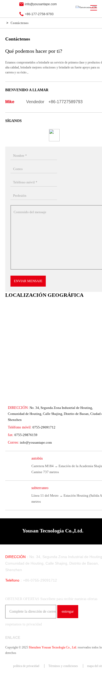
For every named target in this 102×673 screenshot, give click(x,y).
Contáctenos (19, 23)
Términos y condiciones (63, 666)
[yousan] (10, 8)
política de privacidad (26, 666)
